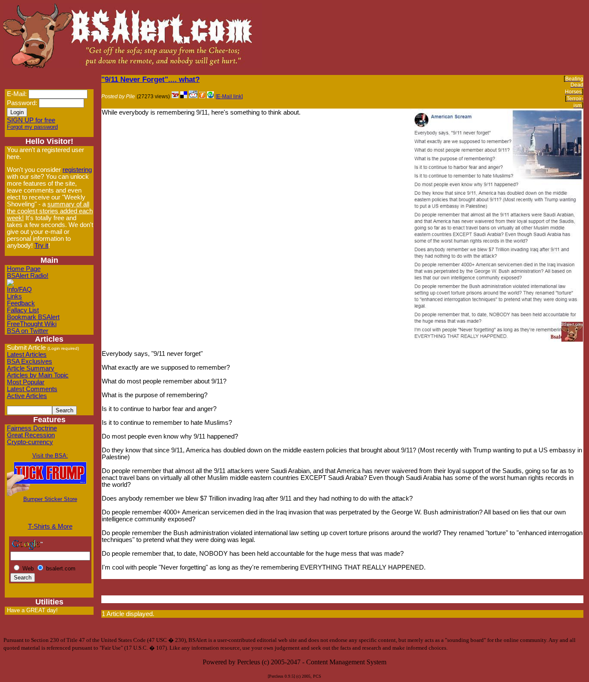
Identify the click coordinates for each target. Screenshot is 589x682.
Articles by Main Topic (38, 375)
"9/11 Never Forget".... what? (150, 79)
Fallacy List (23, 310)
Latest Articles (27, 354)
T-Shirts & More (50, 526)
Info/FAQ (19, 289)
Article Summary (30, 368)
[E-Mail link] (229, 96)
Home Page (24, 268)
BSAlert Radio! (27, 275)
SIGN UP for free (31, 120)
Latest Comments (32, 389)
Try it (41, 245)
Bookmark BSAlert (33, 317)
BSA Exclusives (29, 361)
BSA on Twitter (27, 330)
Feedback (21, 303)
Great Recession (31, 435)
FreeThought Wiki (31, 324)
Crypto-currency (30, 442)
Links (14, 296)
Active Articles (27, 395)
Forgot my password (32, 127)
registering (77, 169)
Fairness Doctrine (32, 428)
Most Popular (25, 382)
